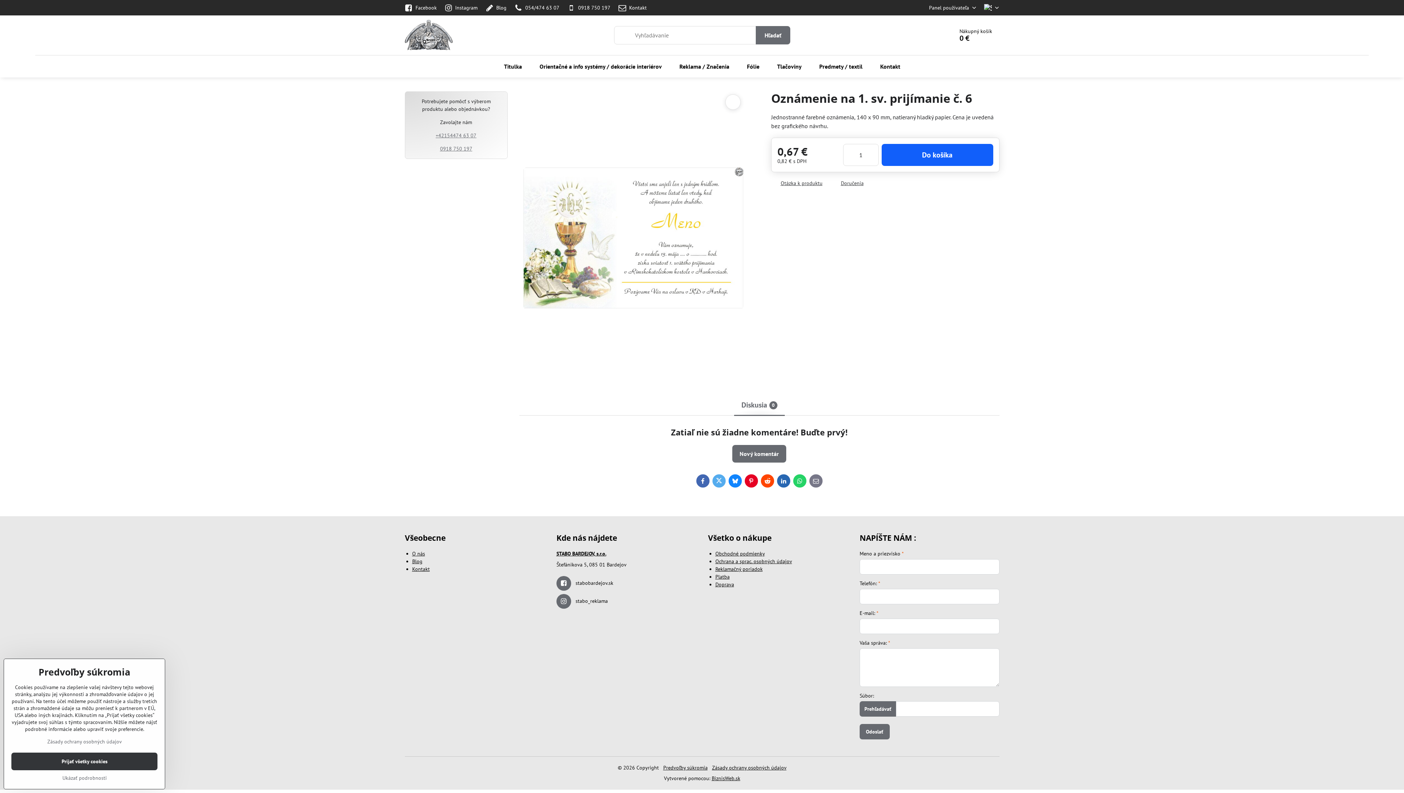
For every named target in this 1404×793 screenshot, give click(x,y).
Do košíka (937, 155)
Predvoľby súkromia (685, 767)
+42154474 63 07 (456, 135)
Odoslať (874, 731)
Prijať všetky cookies (85, 761)
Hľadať (773, 35)
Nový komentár (759, 453)
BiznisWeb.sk (726, 778)
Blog (417, 561)
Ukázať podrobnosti (84, 778)
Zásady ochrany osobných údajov (749, 767)
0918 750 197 (456, 148)
